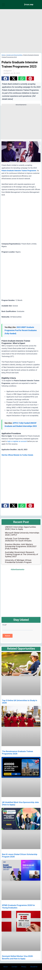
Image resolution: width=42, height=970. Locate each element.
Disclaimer (33, 967)
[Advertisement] (21, 31)
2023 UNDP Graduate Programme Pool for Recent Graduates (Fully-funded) (21, 330)
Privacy (23, 967)
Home (3, 55)
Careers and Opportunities (14, 55)
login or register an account (17, 441)
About (5, 967)
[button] (3, 4)
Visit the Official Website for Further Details (17, 455)
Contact (14, 967)
